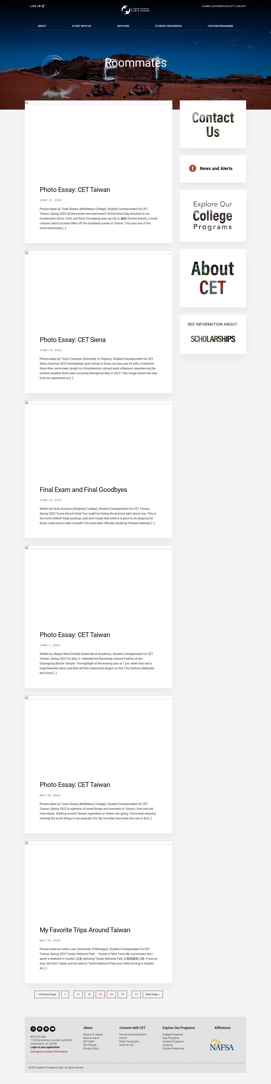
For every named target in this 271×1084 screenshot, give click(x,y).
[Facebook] (39, 1029)
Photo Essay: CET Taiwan (75, 190)
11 (80, 993)
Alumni (206, 6)
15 (124, 993)
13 (102, 993)
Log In (36, 6)
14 (113, 993)
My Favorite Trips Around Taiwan (85, 930)
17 (138, 993)
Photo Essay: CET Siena (73, 340)
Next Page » (153, 993)
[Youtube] (52, 1029)
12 (91, 993)
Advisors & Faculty (223, 6)
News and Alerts (216, 168)
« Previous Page (46, 993)
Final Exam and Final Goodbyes (83, 490)
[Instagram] (33, 1029)
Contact (241, 6)
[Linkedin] (46, 1029)
